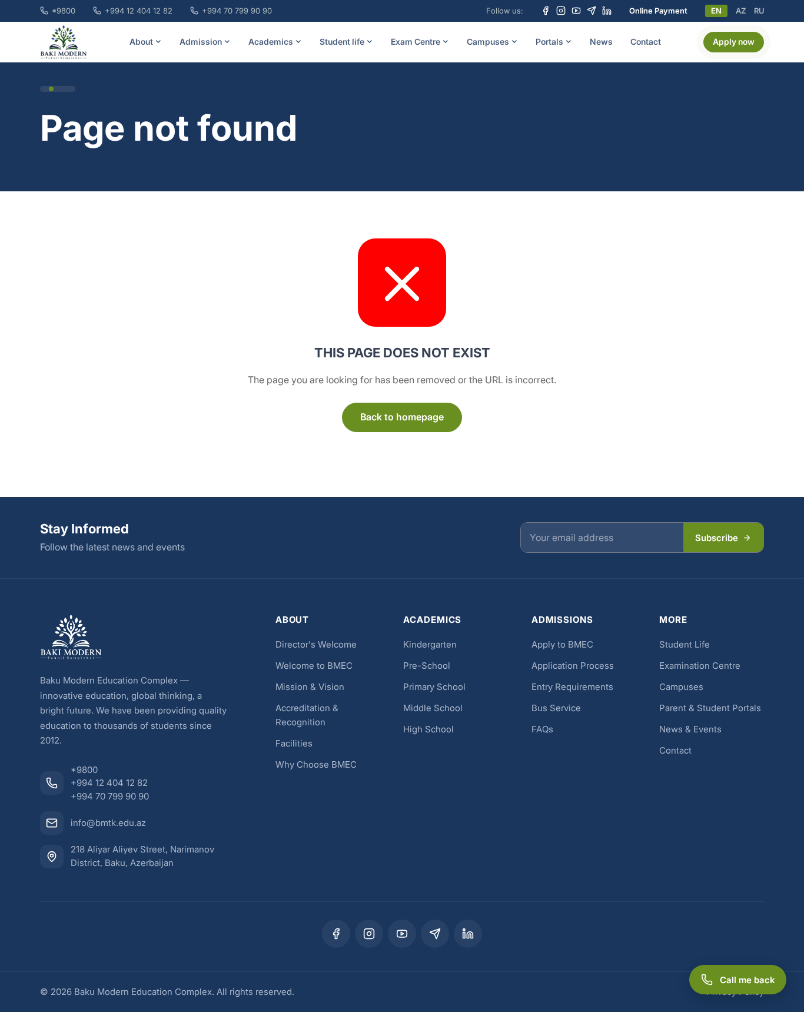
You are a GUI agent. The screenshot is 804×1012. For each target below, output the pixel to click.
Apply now (734, 42)
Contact (645, 42)
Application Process (572, 665)
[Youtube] (576, 10)
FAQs (542, 729)
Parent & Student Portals (710, 708)
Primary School (434, 686)
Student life (342, 42)
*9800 (63, 10)
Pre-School (426, 665)
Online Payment (658, 10)
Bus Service (556, 708)
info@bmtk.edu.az (108, 822)
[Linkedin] (607, 10)
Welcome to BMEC (314, 665)
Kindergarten (430, 644)
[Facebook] (545, 10)
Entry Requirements (572, 686)
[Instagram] (561, 10)
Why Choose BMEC (316, 764)
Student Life (684, 644)
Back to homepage (402, 417)
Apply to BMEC (562, 644)
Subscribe (716, 537)
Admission (201, 42)
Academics (270, 42)
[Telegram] (591, 10)
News (601, 42)
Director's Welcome (316, 644)
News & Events (690, 729)
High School (428, 729)
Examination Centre (699, 665)
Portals (549, 42)
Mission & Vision (309, 686)
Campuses (488, 42)
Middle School (433, 708)
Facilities (294, 743)
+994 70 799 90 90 (237, 10)
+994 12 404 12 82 (138, 10)
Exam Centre (415, 42)
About (141, 42)
